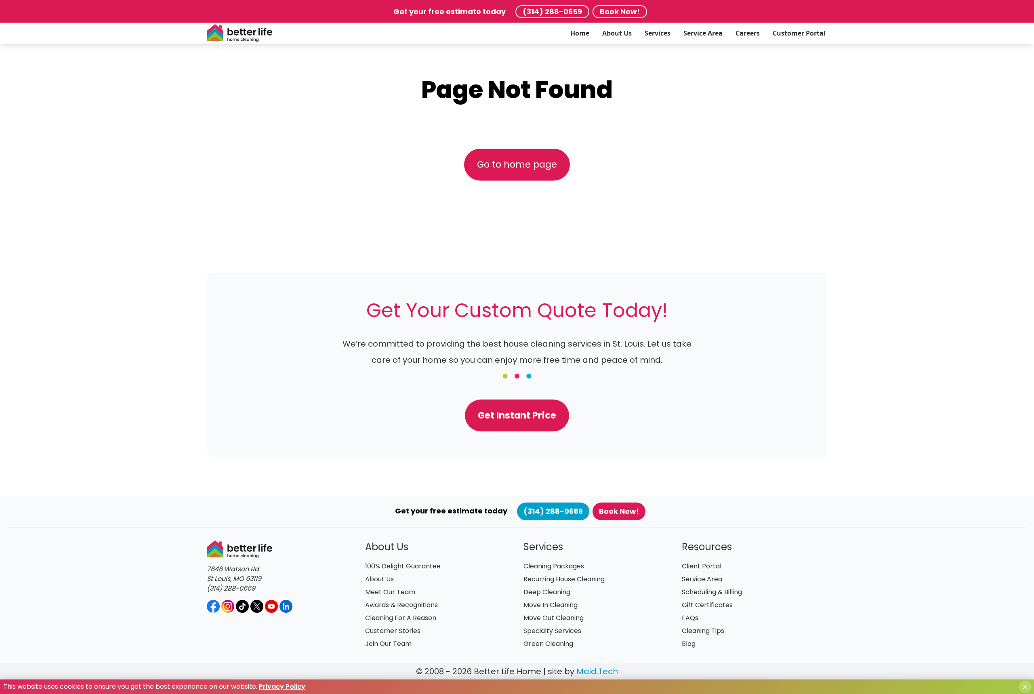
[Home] (239, 33)
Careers (748, 33)
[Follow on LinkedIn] (286, 606)
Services (657, 33)
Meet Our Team (390, 592)
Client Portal (701, 566)
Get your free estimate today (449, 11)
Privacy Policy (282, 686)
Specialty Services (552, 630)
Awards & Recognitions (401, 605)
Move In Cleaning (550, 605)
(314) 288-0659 (552, 11)
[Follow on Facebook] (213, 606)
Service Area (703, 33)
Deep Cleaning (546, 592)
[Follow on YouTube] (271, 606)
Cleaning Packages (553, 566)
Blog (689, 643)
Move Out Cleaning (553, 617)
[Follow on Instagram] (227, 606)
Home (579, 33)
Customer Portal (799, 33)
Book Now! (620, 11)
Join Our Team (388, 643)
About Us (617, 33)
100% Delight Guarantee (403, 566)
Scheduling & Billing (712, 592)
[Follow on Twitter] (256, 606)
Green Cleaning (548, 643)
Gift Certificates (707, 605)
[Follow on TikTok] (242, 606)
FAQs (690, 617)
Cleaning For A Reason (400, 617)
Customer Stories (392, 630)
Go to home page (517, 164)
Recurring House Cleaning (564, 579)
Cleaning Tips (703, 630)
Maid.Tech (597, 671)
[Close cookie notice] (1025, 686)
